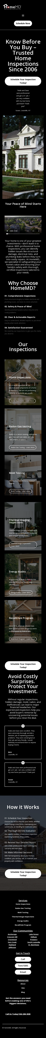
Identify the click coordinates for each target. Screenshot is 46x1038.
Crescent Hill (12, 937)
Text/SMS (23, 965)
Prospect (33, 940)
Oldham (34, 937)
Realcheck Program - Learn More (23, 639)
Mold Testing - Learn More (20, 491)
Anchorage (12, 934)
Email (23, 972)
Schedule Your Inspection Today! (23, 81)
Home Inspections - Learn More (22, 401)
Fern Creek (12, 942)
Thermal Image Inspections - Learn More (21, 544)
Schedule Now (23, 23)
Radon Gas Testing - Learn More (22, 447)
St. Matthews (33, 945)
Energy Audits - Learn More (21, 592)
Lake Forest (34, 934)
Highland (12, 945)
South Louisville (33, 942)
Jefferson (12, 947)
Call (23, 959)
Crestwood (12, 940)
